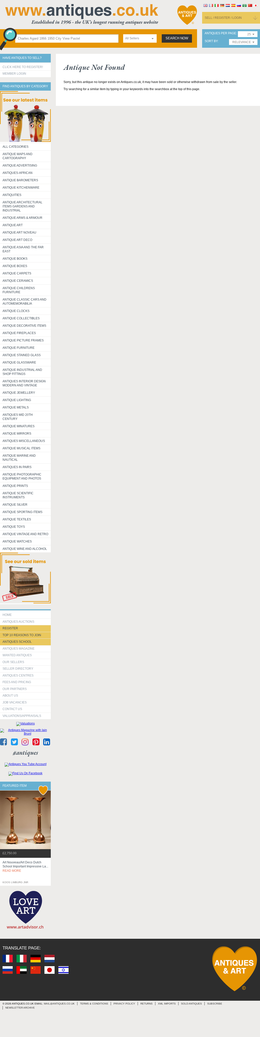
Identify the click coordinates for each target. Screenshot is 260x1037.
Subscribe (214, 1003)
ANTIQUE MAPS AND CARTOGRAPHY (17, 156)
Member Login (14, 73)
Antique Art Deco (17, 240)
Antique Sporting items (22, 512)
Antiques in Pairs (17, 467)
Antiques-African (17, 173)
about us (10, 695)
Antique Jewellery (19, 392)
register (10, 628)
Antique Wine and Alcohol (25, 549)
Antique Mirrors (17, 433)
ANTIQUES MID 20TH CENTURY (18, 417)
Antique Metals (16, 407)
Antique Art (13, 225)
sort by (211, 41)
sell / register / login (223, 18)
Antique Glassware (19, 362)
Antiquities (12, 195)
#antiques (25, 752)
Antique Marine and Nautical (19, 458)
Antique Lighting (17, 400)
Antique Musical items (21, 448)
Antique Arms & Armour (22, 218)
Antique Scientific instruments (18, 495)
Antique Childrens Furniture (19, 290)
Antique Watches (17, 541)
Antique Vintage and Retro (25, 534)
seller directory (18, 668)
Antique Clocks (16, 311)
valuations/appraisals (22, 716)
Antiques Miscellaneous (24, 441)
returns (146, 1003)
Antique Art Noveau (19, 232)
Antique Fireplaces (19, 333)
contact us (12, 709)
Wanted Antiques (17, 655)
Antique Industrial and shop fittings (22, 372)
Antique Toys (14, 527)
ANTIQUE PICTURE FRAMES (23, 340)
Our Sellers (13, 662)
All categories (15, 147)
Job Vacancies (15, 702)
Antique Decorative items (24, 325)
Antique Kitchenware (21, 187)
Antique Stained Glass (22, 355)
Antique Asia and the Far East (23, 249)
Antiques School (17, 642)
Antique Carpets (17, 273)
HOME (7, 615)
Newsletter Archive (20, 1007)
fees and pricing (17, 682)
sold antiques (191, 1003)
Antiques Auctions (18, 621)
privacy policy (124, 1003)
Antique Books (15, 258)
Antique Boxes (15, 266)
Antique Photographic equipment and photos (22, 476)
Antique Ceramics (18, 281)
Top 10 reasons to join (22, 635)
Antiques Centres (18, 675)
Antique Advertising (20, 165)
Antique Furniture (19, 348)
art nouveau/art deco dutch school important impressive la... (25, 867)
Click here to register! (23, 67)
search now (177, 38)
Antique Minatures (19, 426)
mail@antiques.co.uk (59, 1003)
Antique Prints (15, 486)
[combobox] (140, 38)
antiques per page (220, 33)
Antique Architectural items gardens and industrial (22, 206)
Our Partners (15, 689)
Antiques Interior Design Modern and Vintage (24, 383)
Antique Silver (15, 504)
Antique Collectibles (21, 318)
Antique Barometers (20, 180)
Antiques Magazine (19, 648)
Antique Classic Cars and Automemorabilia (24, 301)
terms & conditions (94, 1003)
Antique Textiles (17, 519)
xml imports (167, 1003)
